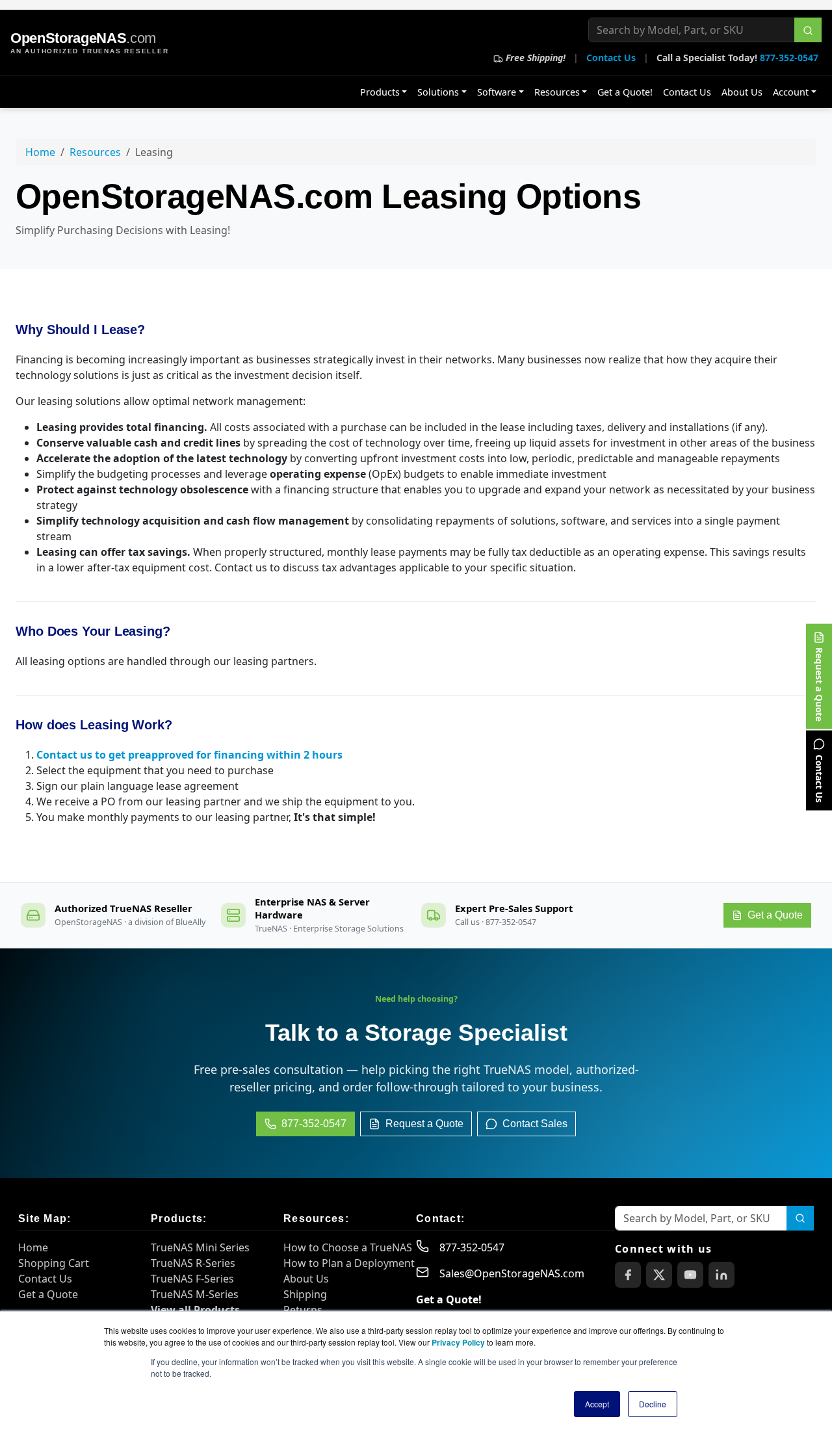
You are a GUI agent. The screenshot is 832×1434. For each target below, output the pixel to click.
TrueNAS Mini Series (200, 1247)
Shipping (305, 1294)
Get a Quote (48, 1294)
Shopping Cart (53, 1263)
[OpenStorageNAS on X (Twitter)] (659, 1275)
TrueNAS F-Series (192, 1278)
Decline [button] (652, 1403)
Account (791, 92)
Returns (302, 1310)
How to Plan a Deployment (349, 1263)
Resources (557, 92)
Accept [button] (597, 1403)
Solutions (438, 92)
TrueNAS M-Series (195, 1294)
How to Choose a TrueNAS (347, 1247)
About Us (742, 92)
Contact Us (611, 57)
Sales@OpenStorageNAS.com (511, 1273)
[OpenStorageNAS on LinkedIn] (721, 1275)
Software (496, 92)
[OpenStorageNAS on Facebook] (628, 1275)
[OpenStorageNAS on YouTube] (690, 1275)
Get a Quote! (625, 92)
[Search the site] (808, 30)
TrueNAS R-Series (193, 1263)
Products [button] (380, 92)
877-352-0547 (789, 57)
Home (40, 152)
